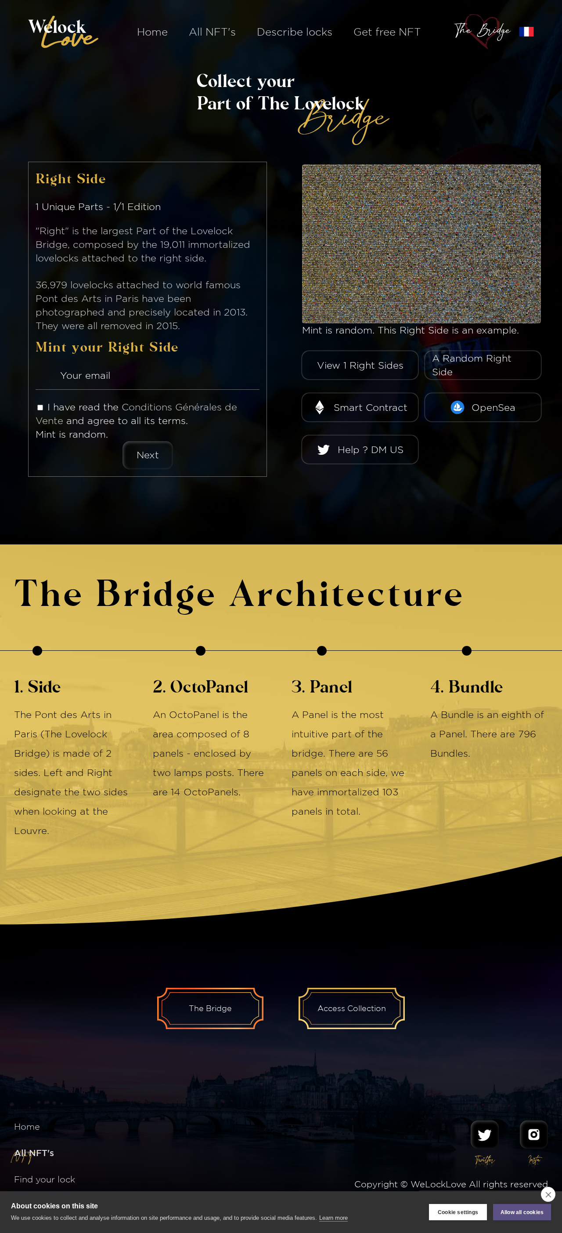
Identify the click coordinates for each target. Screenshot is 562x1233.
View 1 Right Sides (360, 365)
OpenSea (493, 407)
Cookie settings (458, 1212)
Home (152, 31)
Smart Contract (370, 407)
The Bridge (210, 1008)
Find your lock (44, 1179)
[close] (548, 1194)
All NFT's (212, 31)
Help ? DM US (370, 449)
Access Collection (351, 1008)
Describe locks (294, 31)
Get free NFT (387, 31)
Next (148, 455)
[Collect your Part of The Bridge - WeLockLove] (526, 31)
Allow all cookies (522, 1212)
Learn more (333, 1218)
